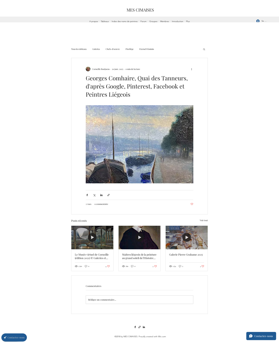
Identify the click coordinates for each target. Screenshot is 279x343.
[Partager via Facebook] (87, 195)
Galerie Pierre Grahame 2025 (186, 254)
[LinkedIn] (143, 327)
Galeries (96, 49)
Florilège (130, 49)
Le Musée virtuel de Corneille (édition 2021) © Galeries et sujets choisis (92, 256)
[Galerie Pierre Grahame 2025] (187, 237)
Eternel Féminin (146, 49)
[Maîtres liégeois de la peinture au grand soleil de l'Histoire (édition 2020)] (140, 237)
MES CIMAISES (140, 9)
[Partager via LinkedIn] (101, 195)
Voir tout (204, 220)
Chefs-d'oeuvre (113, 49)
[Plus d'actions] (191, 69)
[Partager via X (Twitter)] (94, 195)
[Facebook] (135, 327)
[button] (204, 49)
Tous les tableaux (79, 49)
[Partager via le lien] (108, 195)
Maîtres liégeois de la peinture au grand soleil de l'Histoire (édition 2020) (139, 256)
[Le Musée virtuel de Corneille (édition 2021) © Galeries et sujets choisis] (92, 237)
